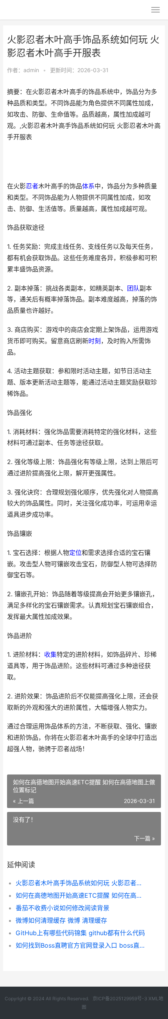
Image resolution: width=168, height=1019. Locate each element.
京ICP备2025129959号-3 (120, 998)
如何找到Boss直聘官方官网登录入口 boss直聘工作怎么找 (81, 945)
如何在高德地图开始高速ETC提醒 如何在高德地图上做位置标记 (81, 895)
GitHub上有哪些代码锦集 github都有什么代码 (80, 933)
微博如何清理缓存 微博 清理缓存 (61, 920)
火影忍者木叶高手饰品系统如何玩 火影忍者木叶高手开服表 (81, 883)
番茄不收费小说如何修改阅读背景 (62, 908)
